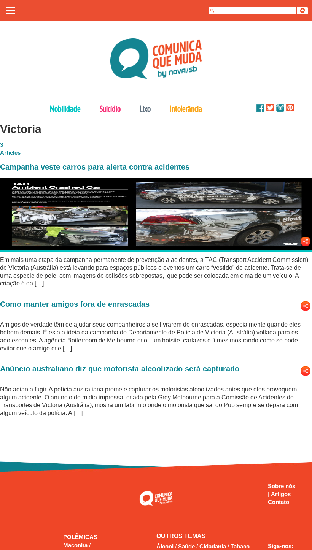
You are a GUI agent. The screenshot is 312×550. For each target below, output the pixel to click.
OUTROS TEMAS (181, 536)
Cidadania (212, 546)
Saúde (186, 546)
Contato (278, 502)
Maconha (76, 545)
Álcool (165, 546)
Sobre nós (281, 486)
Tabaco (240, 546)
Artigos (281, 494)
